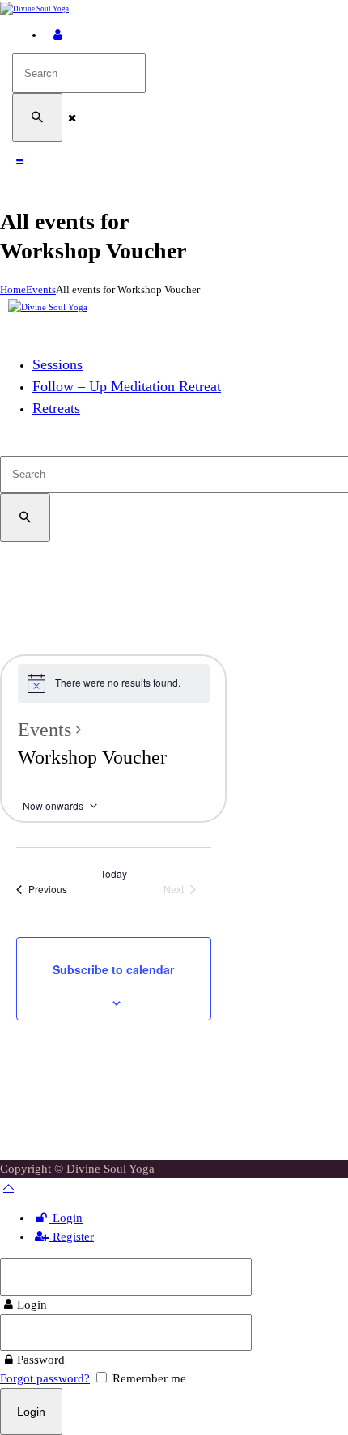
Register (71, 1236)
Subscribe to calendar (113, 969)
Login (66, 1217)
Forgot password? (45, 1378)
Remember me (147, 1378)
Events (41, 289)
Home (13, 289)
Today (113, 873)
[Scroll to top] (8, 1187)
